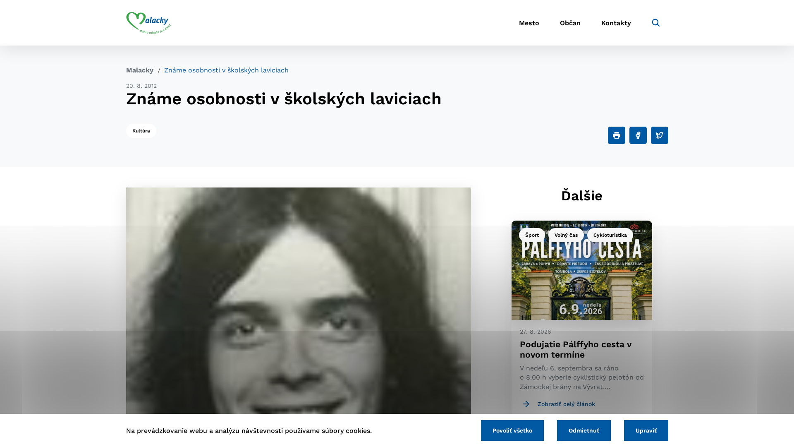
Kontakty (616, 23)
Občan (570, 23)
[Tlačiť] (616, 135)
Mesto (529, 23)
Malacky (139, 70)
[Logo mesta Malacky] (148, 23)
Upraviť (646, 430)
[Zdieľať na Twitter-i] (659, 135)
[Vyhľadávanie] (656, 23)
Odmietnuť (584, 430)
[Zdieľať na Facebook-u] (638, 135)
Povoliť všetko (512, 430)
